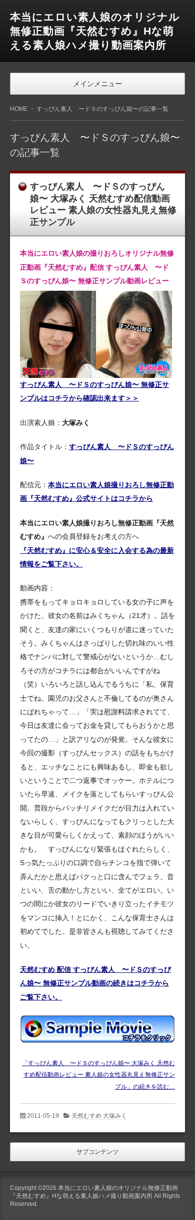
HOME (19, 108)
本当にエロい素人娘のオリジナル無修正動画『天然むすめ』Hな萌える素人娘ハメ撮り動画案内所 (95, 31)
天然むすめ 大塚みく (99, 1115)
